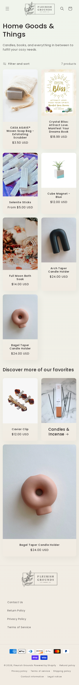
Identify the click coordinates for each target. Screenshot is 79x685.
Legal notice (55, 676)
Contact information (32, 676)
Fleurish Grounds (23, 665)
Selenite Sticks (20, 202)
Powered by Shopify (45, 665)
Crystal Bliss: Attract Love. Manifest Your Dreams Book (58, 127)
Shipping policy (62, 671)
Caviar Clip (20, 429)
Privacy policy (19, 671)
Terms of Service (19, 627)
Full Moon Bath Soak (20, 277)
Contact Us (15, 602)
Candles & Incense (58, 432)
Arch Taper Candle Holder (58, 270)
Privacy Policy (16, 619)
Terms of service (40, 671)
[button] (7, 9)
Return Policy (16, 610)
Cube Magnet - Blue (58, 195)
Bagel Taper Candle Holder (20, 347)
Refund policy (67, 665)
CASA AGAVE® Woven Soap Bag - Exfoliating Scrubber (20, 132)
